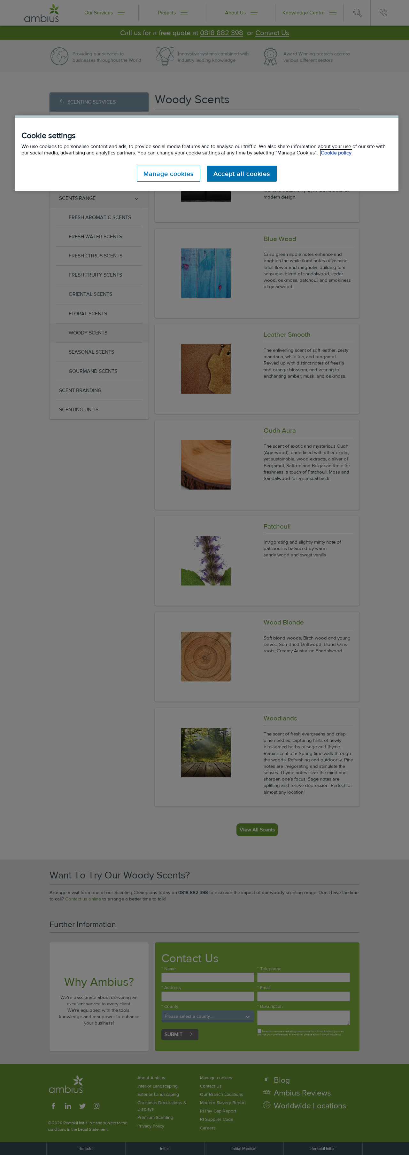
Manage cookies (168, 173)
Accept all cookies (241, 173)
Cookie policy (336, 152)
